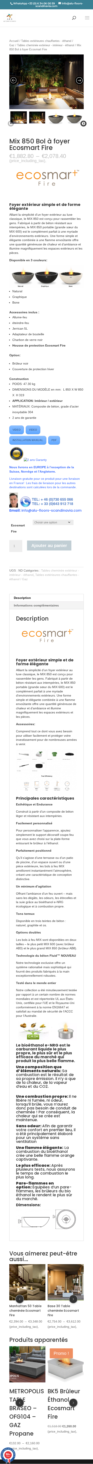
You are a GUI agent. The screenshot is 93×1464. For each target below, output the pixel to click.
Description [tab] (22, 598)
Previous (10, 124)
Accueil (14, 41)
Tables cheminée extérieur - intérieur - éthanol (45, 45)
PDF (54, 440)
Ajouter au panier (49, 545)
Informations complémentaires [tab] (36, 605)
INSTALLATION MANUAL (28, 440)
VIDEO (17, 429)
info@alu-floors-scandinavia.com (51, 510)
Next (82, 124)
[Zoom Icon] (46, 81)
